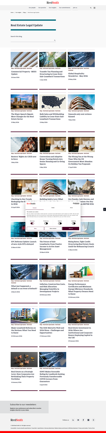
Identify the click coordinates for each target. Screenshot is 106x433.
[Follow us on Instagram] (88, 420)
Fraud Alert (34, 428)
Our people (32, 7)
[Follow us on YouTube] (78, 420)
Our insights (52, 7)
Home (12, 12)
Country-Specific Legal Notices (24, 428)
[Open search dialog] (91, 8)
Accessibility (13, 428)
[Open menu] (94, 8)
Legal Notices (41, 428)
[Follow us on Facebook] (83, 420)
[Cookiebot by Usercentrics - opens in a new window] (74, 204)
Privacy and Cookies (83, 428)
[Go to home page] (53, 2)
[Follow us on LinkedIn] (73, 420)
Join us (75, 7)
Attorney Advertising (49, 428)
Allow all (71, 228)
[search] (55, 40)
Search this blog (16, 36)
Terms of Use (91, 428)
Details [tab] (53, 207)
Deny (35, 228)
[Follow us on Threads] (93, 420)
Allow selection (53, 228)
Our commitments (64, 7)
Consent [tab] (34, 207)
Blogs (24, 12)
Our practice (42, 7)
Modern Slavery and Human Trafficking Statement (66, 428)
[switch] (46, 223)
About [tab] (71, 207)
